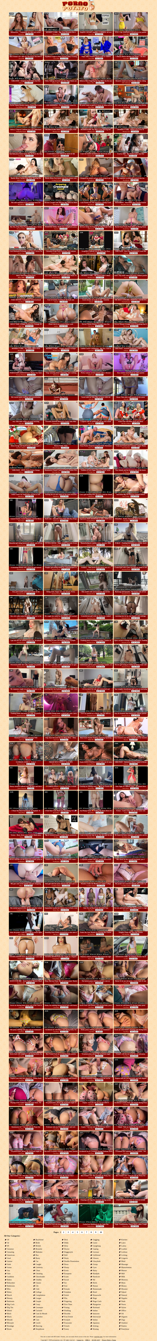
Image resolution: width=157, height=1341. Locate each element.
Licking (100, 102)
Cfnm (38, 1270)
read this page (98, 1336)
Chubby (39, 1280)
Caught (97, 29)
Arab (9, 1264)
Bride (38, 1243)
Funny (136, 419)
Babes (97, 832)
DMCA (87, 1340)
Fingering (35, 78)
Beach (124, 540)
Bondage (128, 759)
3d (8, 1243)
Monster (124, 1289)
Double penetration (71, 1261)
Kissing (96, 1329)
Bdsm (9, 1292)
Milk (123, 1277)
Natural (124, 1295)
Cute (108, 200)
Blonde (138, 29)
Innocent (96, 1314)
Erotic (27, 930)
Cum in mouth (141, 1197)
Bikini (9, 1310)
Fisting (74, 127)
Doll (65, 1255)
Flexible (67, 1314)
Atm (97, 297)
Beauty (128, 589)
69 (120, 102)
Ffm (145, 151)
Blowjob (37, 29)
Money (124, 1286)
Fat (65, 1283)
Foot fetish (68, 1317)
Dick (106, 54)
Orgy (123, 1320)
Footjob (67, 1320)
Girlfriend (33, 419)
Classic (30, 297)
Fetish (74, 102)
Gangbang (97, 1246)
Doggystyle (53, 224)
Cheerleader (40, 1277)
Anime (9, 1261)
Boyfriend (27, 370)
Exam (66, 1277)
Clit (127, 516)
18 (11, 29)
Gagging (96, 1240)
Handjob (96, 1273)
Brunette (62, 29)
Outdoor (66, 759)
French (66, 1326)
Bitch (9, 1314)
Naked (69, 565)
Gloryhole (97, 1261)
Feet (92, 127)
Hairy (33, 175)
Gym (95, 1267)
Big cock (24, 29)
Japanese (96, 1323)
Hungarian (97, 1304)
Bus (68, 29)
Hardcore (128, 200)
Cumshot (37, 54)
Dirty (109, 78)
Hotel (95, 1292)
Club (37, 1289)
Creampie (38, 127)
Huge (95, 1298)
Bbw (9, 1289)
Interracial (142, 516)
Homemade (97, 1289)
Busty (72, 29)
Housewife (38, 735)
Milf (109, 273)
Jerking (95, 1326)
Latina (109, 492)
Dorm (66, 1258)
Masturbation (71, 394)
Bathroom (11, 1286)
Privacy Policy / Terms (109, 1340)
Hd (95, 102)
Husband (96, 1307)
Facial (66, 1280)
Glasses (36, 784)
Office (123, 1310)
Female (70, 78)
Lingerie (70, 419)
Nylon (123, 1307)
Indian (95, 1310)
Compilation (59, 127)
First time (68, 1304)
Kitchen (124, 1240)
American (13, 297)
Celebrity (135, 224)
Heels (62, 467)
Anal (47, 102)
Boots (9, 1329)
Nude (123, 1301)
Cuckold (36, 248)
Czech (139, 467)
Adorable (52, 516)
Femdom (140, 759)
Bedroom (10, 1301)
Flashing (102, 565)
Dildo (104, 78)
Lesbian (102, 127)
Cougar (32, 127)
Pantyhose (125, 1329)
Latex (123, 1243)
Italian (95, 1320)
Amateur (17, 29)
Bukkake (39, 1252)
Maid (123, 1261)
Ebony (134, 248)
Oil (70, 224)
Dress (66, 540)
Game (95, 1243)
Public (69, 443)
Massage (124, 1264)
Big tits (30, 29)
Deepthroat (35, 370)
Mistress (124, 1280)
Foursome (68, 1323)
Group (60, 759)
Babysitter (21, 151)
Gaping (95, 1249)
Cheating (104, 29)
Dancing (39, 1326)
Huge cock (97, 1301)
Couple (103, 175)
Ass (50, 29)
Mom (123, 1283)
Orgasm (124, 1317)
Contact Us (80, 1340)
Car (97, 200)
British (63, 78)
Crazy (38, 1304)
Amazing (20, 857)
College (97, 321)
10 (101, 1232)
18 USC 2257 (96, 1340)
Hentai (95, 1286)
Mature (124, 1270)
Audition (10, 1277)
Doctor (66, 1249)
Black (12, 102)
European (67, 1273)
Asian (12, 78)
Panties (106, 102)
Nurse (123, 1304)
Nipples (124, 1298)
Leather (124, 1249)
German (96, 1252)
